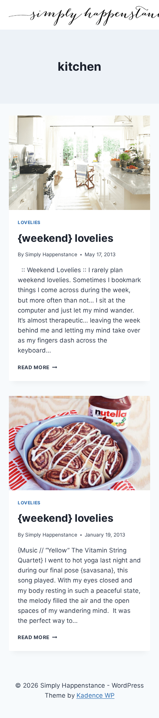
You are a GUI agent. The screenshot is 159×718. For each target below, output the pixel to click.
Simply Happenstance (51, 254)
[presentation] (79, 163)
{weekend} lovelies (66, 238)
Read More (37, 367)
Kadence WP (96, 695)
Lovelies (29, 222)
